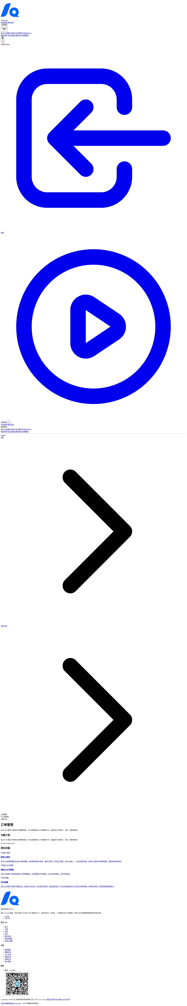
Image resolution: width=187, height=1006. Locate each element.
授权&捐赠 (8, 938)
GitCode (7, 918)
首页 (2, 437)
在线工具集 (8, 941)
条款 (53, 999)
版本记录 (8, 936)
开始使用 (4, 22)
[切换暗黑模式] (8, 421)
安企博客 (8, 961)
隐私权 (49, 999)
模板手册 (4, 35)
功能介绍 (14, 33)
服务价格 (10, 22)
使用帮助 (8, 950)
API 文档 (8, 954)
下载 (6, 929)
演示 (6, 934)
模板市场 (19, 35)
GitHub (3, 435)
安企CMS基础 (5, 33)
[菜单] (10, 422)
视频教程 (25, 35)
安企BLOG (27, 33)
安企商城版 (11, 35)
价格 (6, 931)
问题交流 (20, 33)
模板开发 (8, 952)
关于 (6, 927)
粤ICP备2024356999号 (62, 999)
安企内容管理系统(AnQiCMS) (11, 1003)
